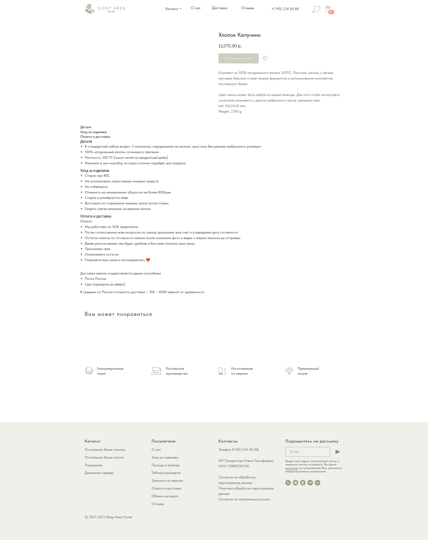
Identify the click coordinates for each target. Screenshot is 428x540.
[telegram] (310, 482)
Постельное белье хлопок (104, 457)
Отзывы (158, 504)
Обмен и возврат (165, 496)
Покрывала (93, 465)
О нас (156, 449)
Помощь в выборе (166, 465)
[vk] (317, 482)
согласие (291, 468)
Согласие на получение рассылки (244, 499)
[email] (295, 482)
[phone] (288, 482)
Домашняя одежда (99, 473)
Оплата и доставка (166, 488)
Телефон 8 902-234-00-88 (238, 449)
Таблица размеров (166, 473)
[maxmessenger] (303, 482)
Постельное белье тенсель (105, 449)
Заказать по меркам (167, 480)
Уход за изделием (165, 457)
